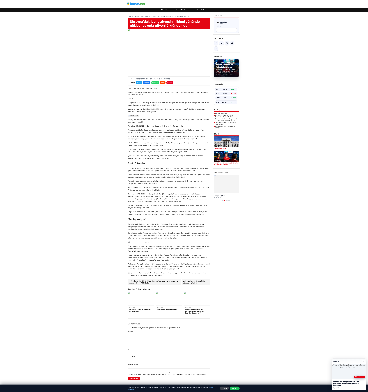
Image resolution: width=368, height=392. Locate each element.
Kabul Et (234, 388)
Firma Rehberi (180, 10)
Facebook (146, 82)
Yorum (131, 331)
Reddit (162, 82)
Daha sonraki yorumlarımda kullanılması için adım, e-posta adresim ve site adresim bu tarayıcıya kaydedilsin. (167, 374)
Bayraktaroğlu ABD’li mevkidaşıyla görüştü (225, 126)
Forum (191, 10)
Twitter (139, 82)
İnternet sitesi (133, 364)
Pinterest (169, 82)
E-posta (131, 357)
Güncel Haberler (166, 10)
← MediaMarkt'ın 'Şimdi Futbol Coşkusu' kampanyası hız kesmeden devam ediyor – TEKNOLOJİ (153, 282)
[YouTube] (232, 43)
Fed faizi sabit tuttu (221, 113)
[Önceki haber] (231, 61)
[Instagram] (227, 43)
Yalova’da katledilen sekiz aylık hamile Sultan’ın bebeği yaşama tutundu (226, 119)
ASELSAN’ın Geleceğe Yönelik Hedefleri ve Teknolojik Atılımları (224, 116)
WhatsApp (155, 82)
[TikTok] (216, 48)
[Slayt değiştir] (222, 200)
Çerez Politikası (202, 10)
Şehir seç (219, 26)
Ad (129, 349)
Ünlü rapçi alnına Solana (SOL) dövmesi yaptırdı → (194, 282)
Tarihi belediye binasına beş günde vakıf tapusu (225, 123)
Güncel (137, 16)
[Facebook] (216, 43)
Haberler (130, 16)
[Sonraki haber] (235, 61)
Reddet (224, 388)
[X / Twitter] (221, 43)
